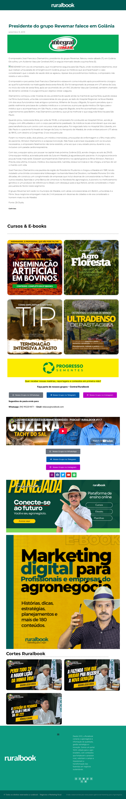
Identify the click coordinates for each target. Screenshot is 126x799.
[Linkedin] (85, 781)
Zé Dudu (19, 202)
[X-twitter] (81, 781)
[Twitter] (63, 474)
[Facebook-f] (80, 778)
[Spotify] (74, 474)
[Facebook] (57, 474)
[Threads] (91, 778)
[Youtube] (68, 474)
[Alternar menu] (58, 734)
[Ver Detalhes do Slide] (63, 506)
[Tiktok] (87, 778)
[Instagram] (51, 474)
